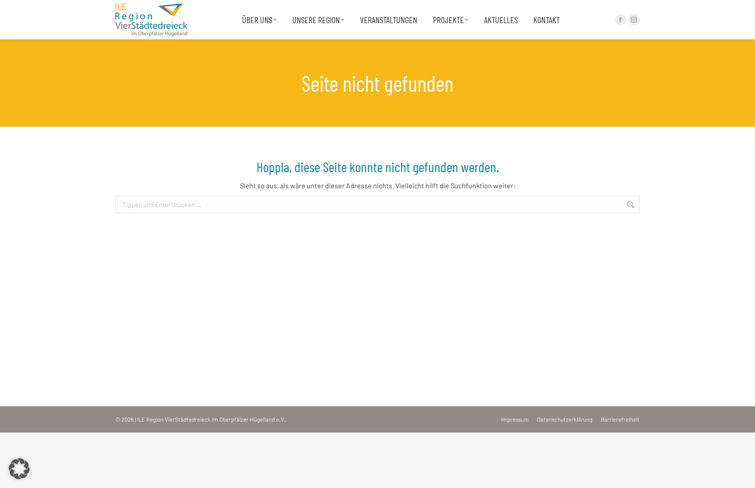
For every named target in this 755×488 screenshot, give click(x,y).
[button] (19, 469)
